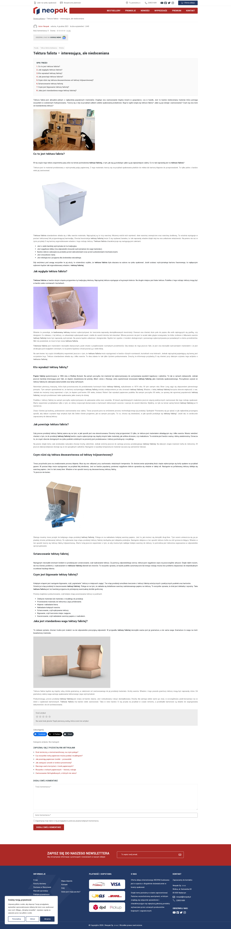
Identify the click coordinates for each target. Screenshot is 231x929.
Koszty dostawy (39, 883)
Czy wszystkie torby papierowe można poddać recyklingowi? (59, 756)
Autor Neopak (43, 26)
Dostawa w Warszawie (42, 887)
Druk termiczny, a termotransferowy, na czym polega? (56, 752)
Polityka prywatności (41, 894)
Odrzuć (32, 919)
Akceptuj (47, 919)
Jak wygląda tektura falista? (50, 70)
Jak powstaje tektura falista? (50, 77)
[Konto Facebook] (165, 2)
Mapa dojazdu (66, 881)
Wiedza (61, 48)
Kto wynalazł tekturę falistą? (50, 73)
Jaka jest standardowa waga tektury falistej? (57, 90)
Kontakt (64, 884)
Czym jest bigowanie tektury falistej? (53, 87)
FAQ (63, 888)
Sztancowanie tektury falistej (50, 83)
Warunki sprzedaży (40, 891)
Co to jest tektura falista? (49, 66)
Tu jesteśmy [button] (134, 3)
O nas (35, 880)
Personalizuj (16, 919)
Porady (36, 48)
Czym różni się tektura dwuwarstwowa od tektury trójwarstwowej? (65, 80)
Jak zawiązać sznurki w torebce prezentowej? (53, 763)
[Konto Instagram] (172, 2)
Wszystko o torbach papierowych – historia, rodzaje (55, 769)
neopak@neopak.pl (183, 897)
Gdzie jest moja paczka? (70, 892)
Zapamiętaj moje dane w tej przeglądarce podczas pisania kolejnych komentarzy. (67, 821)
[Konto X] (169, 2)
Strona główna (39, 18)
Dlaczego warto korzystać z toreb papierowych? (54, 766)
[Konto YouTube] (161, 2)
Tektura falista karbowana (48, 48)
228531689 (152, 3)
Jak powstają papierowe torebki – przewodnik (53, 759)
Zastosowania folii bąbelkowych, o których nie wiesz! (56, 773)
